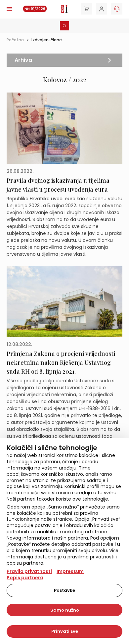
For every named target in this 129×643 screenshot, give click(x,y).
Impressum (70, 571)
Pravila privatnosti (29, 571)
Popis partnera (25, 577)
